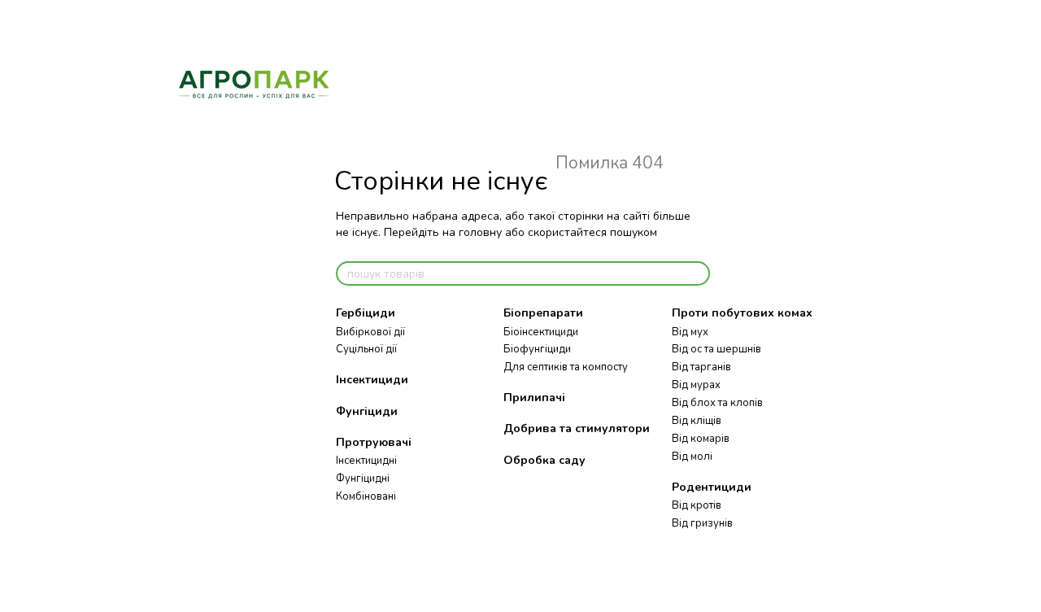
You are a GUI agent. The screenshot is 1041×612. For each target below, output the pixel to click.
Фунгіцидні (363, 478)
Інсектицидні (366, 460)
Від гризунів (702, 523)
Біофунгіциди (537, 349)
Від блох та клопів (717, 403)
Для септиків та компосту (565, 367)
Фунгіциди (367, 411)
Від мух (690, 332)
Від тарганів (701, 367)
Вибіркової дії (370, 332)
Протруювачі (374, 442)
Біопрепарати (543, 313)
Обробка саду (544, 460)
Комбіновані (366, 496)
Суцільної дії (366, 349)
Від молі (692, 456)
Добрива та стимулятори (576, 428)
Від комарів (701, 438)
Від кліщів (696, 420)
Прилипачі (534, 397)
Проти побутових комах (742, 313)
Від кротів (696, 505)
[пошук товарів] (697, 273)
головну (480, 232)
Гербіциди (365, 313)
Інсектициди (372, 379)
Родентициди (711, 487)
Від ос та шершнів (716, 349)
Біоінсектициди (540, 332)
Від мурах (696, 385)
